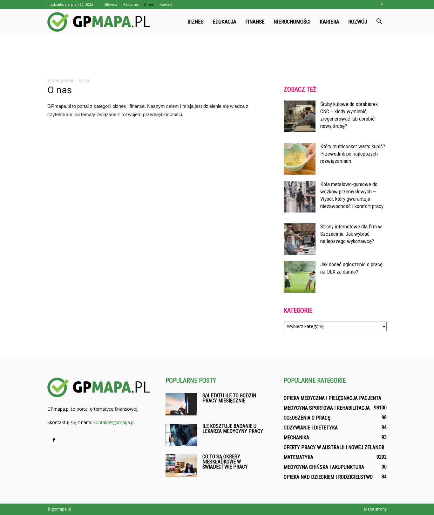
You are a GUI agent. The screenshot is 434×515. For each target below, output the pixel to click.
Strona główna (60, 80)
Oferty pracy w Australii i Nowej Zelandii (334, 447)
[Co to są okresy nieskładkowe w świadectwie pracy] (181, 465)
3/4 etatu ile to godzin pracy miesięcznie (229, 398)
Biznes (195, 21)
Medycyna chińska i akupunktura (324, 467)
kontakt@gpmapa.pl (113, 422)
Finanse (255, 21)
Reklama (130, 4)
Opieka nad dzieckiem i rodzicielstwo (328, 477)
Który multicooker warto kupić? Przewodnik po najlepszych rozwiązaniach (352, 153)
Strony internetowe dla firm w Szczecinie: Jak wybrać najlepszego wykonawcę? (351, 233)
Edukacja (224, 21)
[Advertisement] (217, 56)
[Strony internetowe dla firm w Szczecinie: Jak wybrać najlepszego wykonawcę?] (299, 239)
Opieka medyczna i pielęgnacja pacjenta (332, 398)
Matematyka (298, 457)
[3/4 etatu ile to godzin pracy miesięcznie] (181, 404)
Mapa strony (375, 509)
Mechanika (296, 438)
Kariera (329, 21)
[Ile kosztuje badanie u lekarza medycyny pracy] (181, 435)
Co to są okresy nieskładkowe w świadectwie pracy (225, 462)
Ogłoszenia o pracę (307, 418)
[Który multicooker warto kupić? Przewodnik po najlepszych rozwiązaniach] (299, 159)
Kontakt (166, 4)
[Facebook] (382, 4)
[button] (379, 21)
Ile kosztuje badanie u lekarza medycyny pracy (232, 428)
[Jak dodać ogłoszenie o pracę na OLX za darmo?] (299, 277)
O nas (148, 4)
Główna (110, 4)
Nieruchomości (292, 21)
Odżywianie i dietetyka (311, 428)
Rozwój (357, 21)
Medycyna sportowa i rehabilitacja (327, 408)
